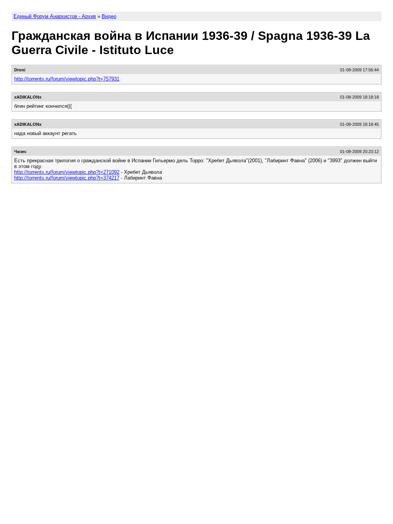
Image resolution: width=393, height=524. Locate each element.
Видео (109, 16)
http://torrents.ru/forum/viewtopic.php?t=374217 (66, 178)
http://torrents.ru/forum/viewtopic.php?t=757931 (66, 79)
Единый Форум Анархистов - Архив (54, 16)
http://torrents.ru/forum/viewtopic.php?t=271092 (66, 172)
